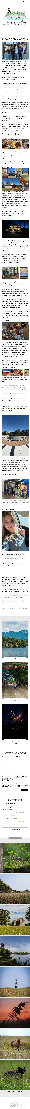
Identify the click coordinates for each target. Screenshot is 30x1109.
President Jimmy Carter (16, 197)
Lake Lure (15, 659)
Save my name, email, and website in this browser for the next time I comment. (7, 779)
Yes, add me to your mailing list (21, 777)
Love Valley (15, 700)
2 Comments (12, 608)
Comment (18, 756)
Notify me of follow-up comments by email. (8, 786)
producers (20, 91)
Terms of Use (15, 1104)
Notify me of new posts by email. (22, 786)
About (15, 1101)
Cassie (8, 815)
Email (3, 763)
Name (3, 756)
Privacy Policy (15, 1103)
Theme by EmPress (15, 1106)
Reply (27, 812)
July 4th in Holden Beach (15, 742)
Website (4, 769)
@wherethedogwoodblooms (15, 1091)
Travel (19, 35)
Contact (15, 1102)
